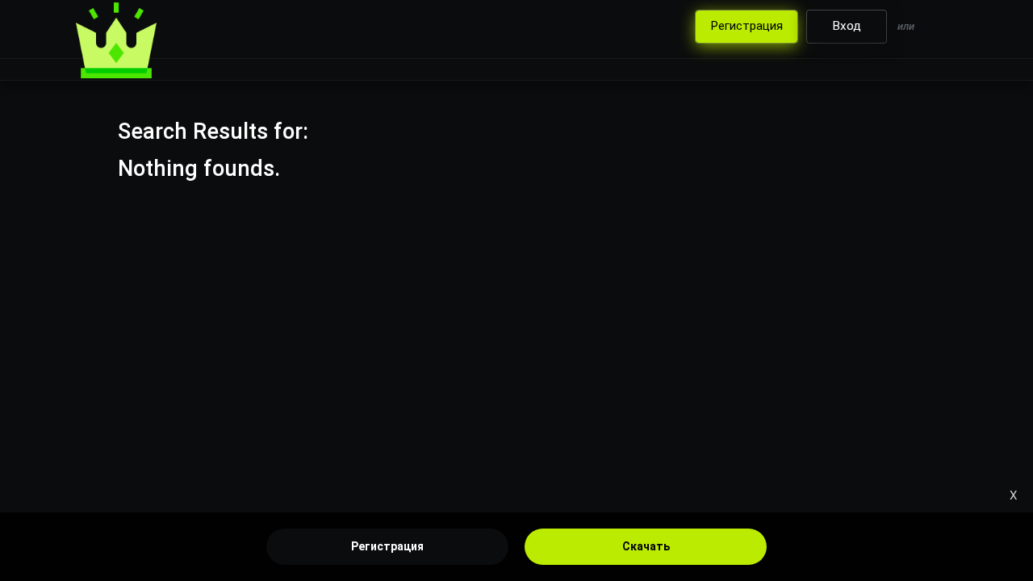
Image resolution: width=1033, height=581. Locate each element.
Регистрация (387, 546)
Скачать (646, 546)
